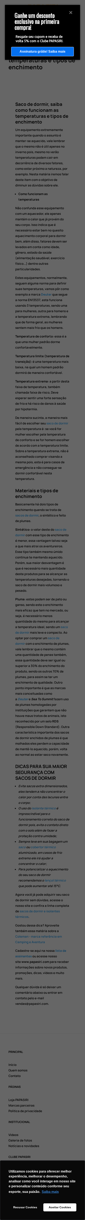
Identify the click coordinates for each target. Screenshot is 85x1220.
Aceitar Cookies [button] (60, 1207)
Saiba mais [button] (50, 1191)
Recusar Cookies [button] (25, 1207)
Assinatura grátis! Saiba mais (42, 51)
